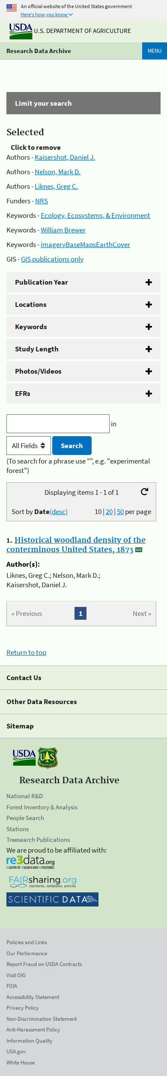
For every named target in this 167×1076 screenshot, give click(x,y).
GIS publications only (52, 259)
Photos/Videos (38, 371)
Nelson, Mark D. (58, 171)
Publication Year (41, 282)
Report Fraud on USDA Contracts (44, 964)
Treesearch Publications (38, 839)
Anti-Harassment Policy (33, 1029)
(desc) (59, 511)
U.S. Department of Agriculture (82, 31)
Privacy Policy (22, 1007)
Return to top (26, 652)
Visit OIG (16, 975)
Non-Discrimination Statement (41, 1018)
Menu (154, 50)
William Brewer (63, 230)
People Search (25, 818)
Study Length (37, 349)
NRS (41, 200)
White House (20, 1062)
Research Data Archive (38, 51)
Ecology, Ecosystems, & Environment (95, 215)
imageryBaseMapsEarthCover (85, 244)
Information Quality (29, 1040)
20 (109, 511)
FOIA (11, 986)
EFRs (22, 393)
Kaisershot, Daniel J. (65, 157)
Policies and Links (26, 942)
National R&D (24, 796)
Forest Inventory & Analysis (42, 807)
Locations (31, 304)
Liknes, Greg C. (56, 186)
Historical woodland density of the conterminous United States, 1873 (76, 545)
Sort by (40, 511)
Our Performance (26, 953)
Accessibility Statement (32, 997)
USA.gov (16, 1051)
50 (120, 511)
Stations (17, 829)
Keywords (31, 326)
